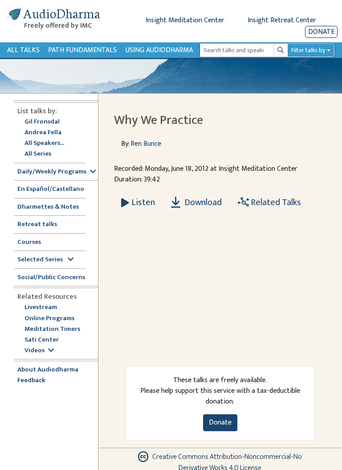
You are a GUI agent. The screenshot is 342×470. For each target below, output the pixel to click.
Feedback (31, 380)
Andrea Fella (42, 133)
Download (202, 202)
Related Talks (275, 202)
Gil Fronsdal (42, 122)
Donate (321, 32)
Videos (34, 351)
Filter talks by (308, 50)
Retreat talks (37, 224)
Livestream (40, 307)
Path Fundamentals (82, 50)
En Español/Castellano (50, 189)
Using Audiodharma (159, 50)
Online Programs (49, 318)
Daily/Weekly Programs (51, 172)
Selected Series (40, 260)
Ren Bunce (145, 144)
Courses (29, 242)
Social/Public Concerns (51, 277)
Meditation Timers (52, 329)
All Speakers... (44, 143)
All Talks (23, 50)
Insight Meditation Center (185, 20)
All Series (37, 154)
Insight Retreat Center (282, 20)
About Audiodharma (47, 370)
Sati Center (41, 340)
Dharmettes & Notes (48, 207)
